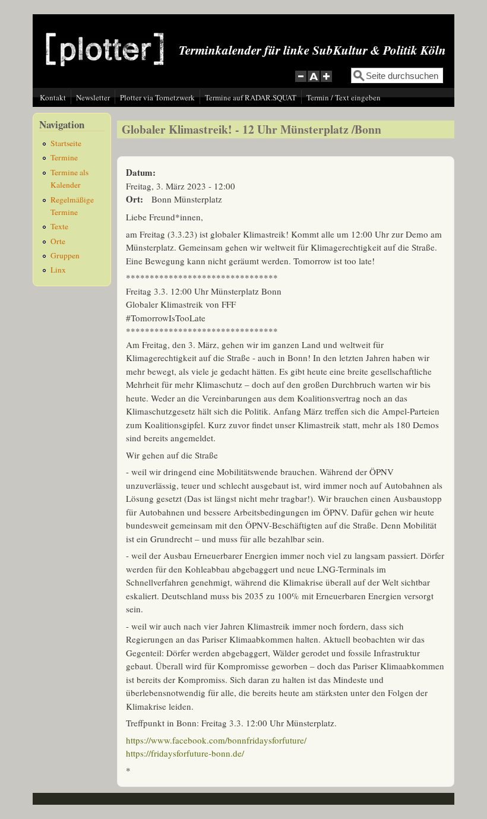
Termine (64, 157)
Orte (57, 241)
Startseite (65, 143)
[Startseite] (105, 75)
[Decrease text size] (300, 82)
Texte (59, 226)
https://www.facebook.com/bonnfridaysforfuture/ (216, 740)
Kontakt (53, 97)
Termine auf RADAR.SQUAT (250, 97)
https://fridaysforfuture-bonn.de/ (185, 753)
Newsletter (93, 97)
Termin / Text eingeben (343, 97)
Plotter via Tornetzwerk (157, 97)
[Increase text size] (327, 82)
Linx (58, 269)
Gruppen (65, 255)
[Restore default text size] (314, 82)
